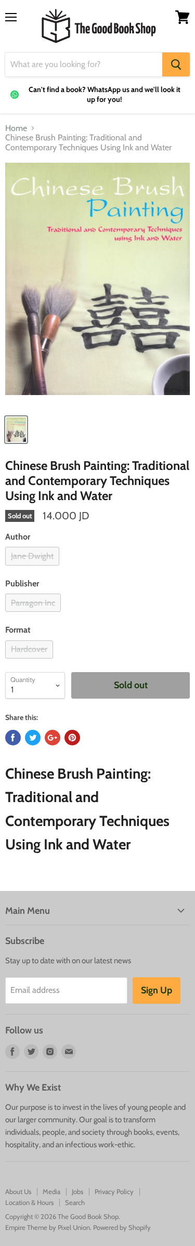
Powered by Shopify (122, 1227)
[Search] (176, 64)
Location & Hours (29, 1202)
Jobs (77, 1191)
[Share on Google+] (52, 737)
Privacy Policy (114, 1191)
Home (16, 128)
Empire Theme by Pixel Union (47, 1227)
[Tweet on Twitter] (33, 737)
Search (75, 1202)
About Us (18, 1191)
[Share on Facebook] (13, 737)
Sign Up (156, 990)
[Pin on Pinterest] (72, 737)
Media (51, 1191)
